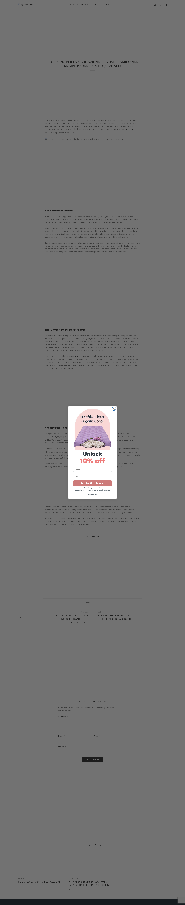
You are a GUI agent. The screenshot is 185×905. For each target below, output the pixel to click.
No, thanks (92, 494)
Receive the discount (92, 483)
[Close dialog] (114, 409)
